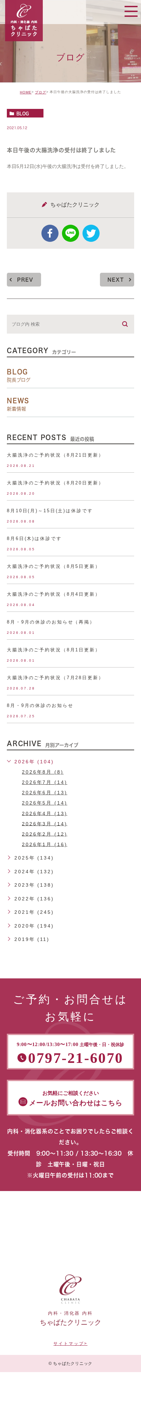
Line (70, 233)
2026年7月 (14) (44, 782)
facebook (50, 233)
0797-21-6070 (71, 1054)
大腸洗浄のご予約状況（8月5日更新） (54, 566)
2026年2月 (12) (44, 834)
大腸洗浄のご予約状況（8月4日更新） (54, 594)
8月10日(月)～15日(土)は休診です (50, 510)
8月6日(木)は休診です (34, 538)
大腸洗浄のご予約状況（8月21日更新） (55, 455)
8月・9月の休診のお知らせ (40, 705)
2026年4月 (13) (44, 813)
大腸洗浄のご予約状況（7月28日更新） (55, 677)
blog (22, 113)
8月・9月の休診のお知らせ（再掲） (51, 622)
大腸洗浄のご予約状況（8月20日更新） (55, 482)
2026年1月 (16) (44, 844)
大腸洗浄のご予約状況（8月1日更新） (54, 649)
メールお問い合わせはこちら (76, 1098)
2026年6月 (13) (44, 792)
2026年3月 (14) (44, 823)
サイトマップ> (70, 1343)
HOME (25, 92)
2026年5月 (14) (44, 803)
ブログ (40, 92)
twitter (91, 233)
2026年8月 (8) (43, 772)
